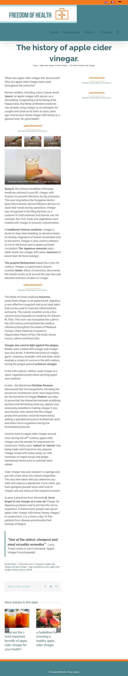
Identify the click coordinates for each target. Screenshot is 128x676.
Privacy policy (73, 672)
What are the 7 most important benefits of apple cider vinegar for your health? (16, 641)
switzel (29, 570)
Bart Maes (11, 564)
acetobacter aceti (41, 567)
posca (22, 570)
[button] (117, 32)
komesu (15, 570)
